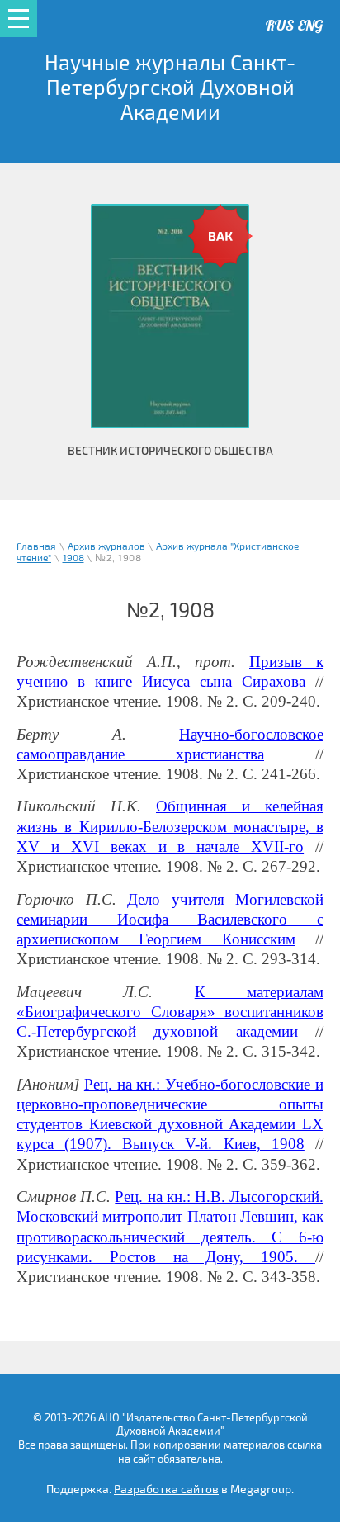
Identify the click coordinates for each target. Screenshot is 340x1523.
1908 (73, 558)
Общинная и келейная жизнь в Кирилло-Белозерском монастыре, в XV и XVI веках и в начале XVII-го (170, 826)
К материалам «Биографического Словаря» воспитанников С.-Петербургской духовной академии (170, 1012)
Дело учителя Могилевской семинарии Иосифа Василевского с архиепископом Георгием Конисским (170, 919)
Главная (36, 547)
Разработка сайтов (166, 1490)
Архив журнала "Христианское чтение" (158, 553)
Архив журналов (106, 547)
